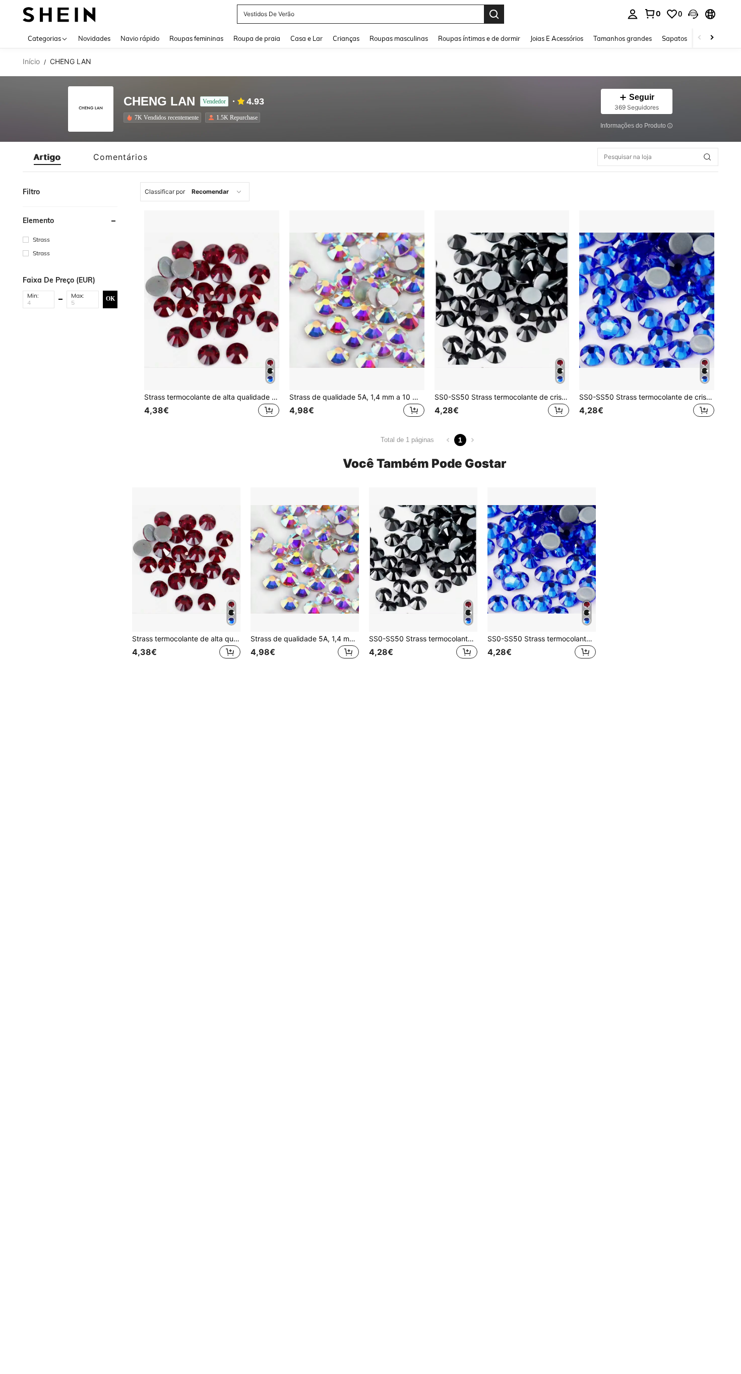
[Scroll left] (699, 38)
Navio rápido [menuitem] (139, 38)
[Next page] (472, 440)
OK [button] (110, 298)
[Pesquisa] (494, 14)
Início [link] (31, 62)
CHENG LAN (159, 101)
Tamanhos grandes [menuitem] (622, 38)
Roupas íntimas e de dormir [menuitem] (479, 38)
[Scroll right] (711, 38)
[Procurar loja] (707, 156)
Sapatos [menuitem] (674, 38)
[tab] (47, 157)
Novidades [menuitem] (94, 38)
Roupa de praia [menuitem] (256, 38)
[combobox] (195, 192)
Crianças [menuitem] (346, 38)
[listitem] (164, 118)
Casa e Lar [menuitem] (306, 38)
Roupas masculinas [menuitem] (398, 38)
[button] (693, 14)
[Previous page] (448, 440)
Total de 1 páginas (407, 440)
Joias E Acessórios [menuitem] (556, 38)
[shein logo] (59, 14)
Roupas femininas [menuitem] (196, 38)
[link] (652, 14)
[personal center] (633, 14)
